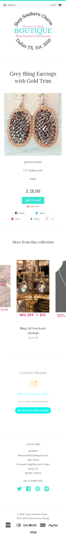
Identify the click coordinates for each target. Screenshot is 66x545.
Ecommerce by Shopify (37, 518)
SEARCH (33, 451)
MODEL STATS (33, 473)
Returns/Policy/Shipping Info (33, 455)
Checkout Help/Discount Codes (33, 464)
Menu (11, 5)
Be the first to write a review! (33, 410)
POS (19, 518)
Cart (53, 5)
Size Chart (33, 459)
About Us (33, 468)
